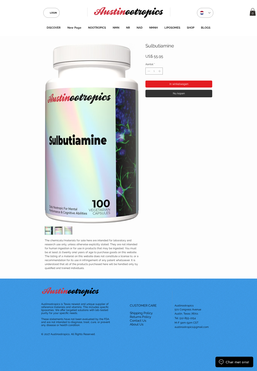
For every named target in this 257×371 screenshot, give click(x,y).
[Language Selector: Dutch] (205, 13)
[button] (252, 12)
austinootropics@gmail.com (192, 326)
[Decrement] (148, 71)
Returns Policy (141, 317)
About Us (137, 324)
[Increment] (159, 71)
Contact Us (138, 320)
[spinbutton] (154, 71)
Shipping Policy (141, 313)
